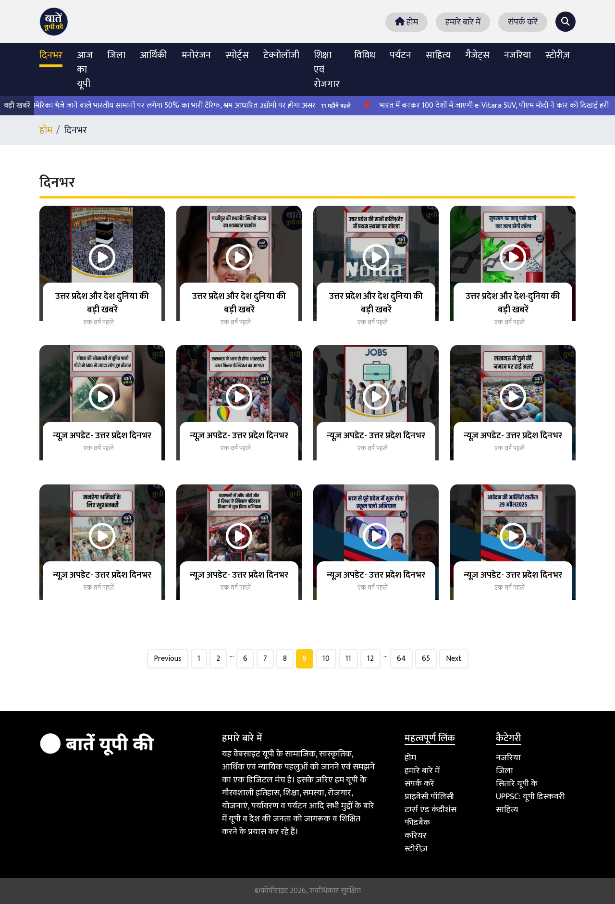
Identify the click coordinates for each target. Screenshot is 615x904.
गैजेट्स (477, 55)
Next (454, 658)
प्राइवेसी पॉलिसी (429, 797)
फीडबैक (417, 823)
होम (411, 22)
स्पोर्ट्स (237, 55)
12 (370, 658)
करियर (416, 836)
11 (348, 658)
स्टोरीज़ (557, 55)
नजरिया (517, 55)
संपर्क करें (523, 22)
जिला (116, 55)
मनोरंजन (196, 55)
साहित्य (438, 55)
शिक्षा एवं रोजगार (327, 69)
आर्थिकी (153, 55)
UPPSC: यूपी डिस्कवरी (530, 797)
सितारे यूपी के (517, 784)
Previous (168, 658)
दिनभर (50, 55)
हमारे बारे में (462, 22)
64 (401, 658)
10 (326, 658)
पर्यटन (400, 55)
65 (426, 658)
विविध (364, 55)
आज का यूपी (85, 69)
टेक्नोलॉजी (281, 55)
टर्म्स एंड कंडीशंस (430, 810)
